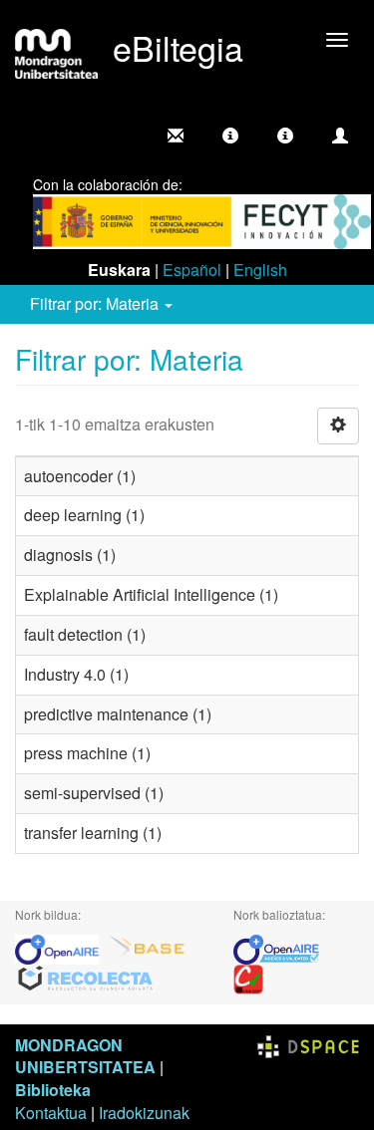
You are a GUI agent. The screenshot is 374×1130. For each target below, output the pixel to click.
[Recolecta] (86, 977)
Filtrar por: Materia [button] (96, 303)
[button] (230, 135)
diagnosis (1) (70, 554)
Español (192, 269)
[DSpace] (308, 1044)
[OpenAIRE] (62, 947)
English (260, 269)
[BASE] (148, 947)
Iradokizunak (144, 1112)
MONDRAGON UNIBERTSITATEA (85, 1056)
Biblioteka (53, 1089)
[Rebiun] (248, 977)
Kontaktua (51, 1112)
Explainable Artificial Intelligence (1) (151, 594)
